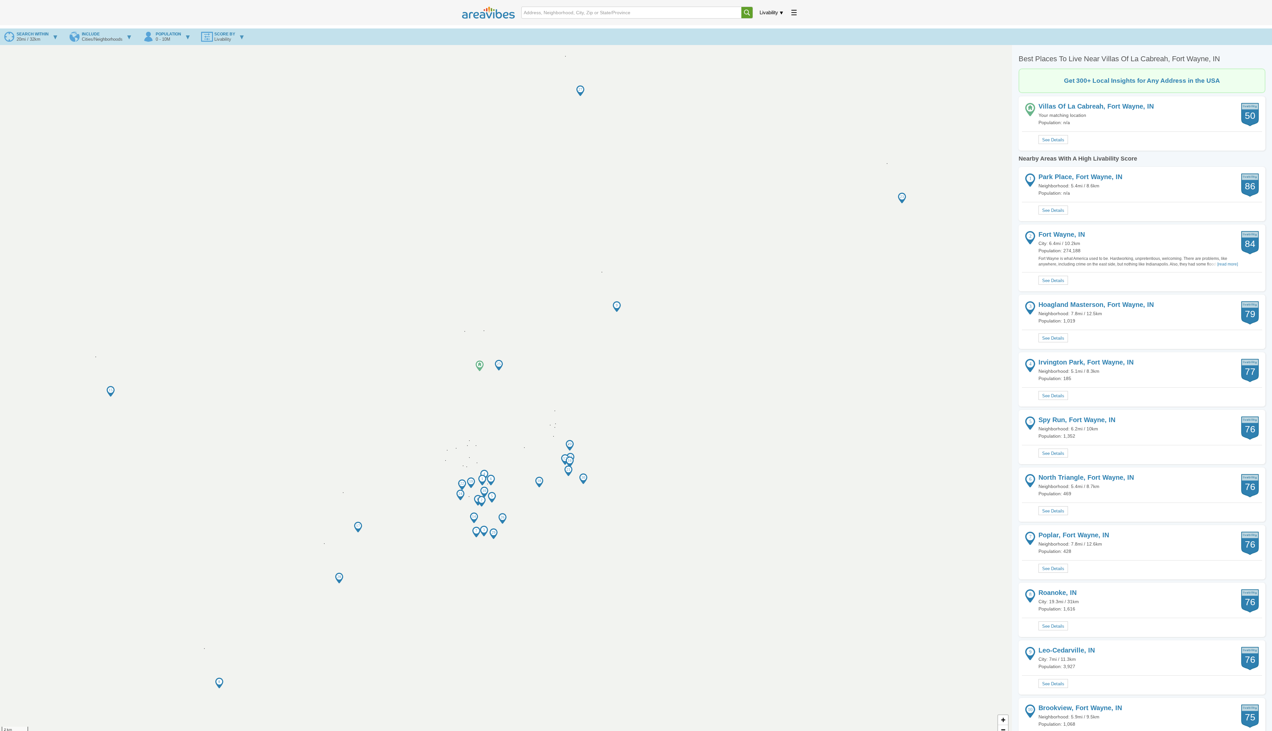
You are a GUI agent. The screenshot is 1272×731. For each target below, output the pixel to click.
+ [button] (1003, 720)
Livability (769, 12)
